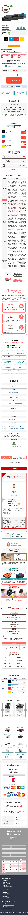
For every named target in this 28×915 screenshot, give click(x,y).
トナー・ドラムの (20, 371)
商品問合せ (19, 86)
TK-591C (3, 684)
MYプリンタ (5, 895)
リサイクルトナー (14, 680)
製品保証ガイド (14, 436)
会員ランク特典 (6, 883)
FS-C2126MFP (17, 107)
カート (24, 132)
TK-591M (3, 688)
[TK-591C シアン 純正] (7, 281)
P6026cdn (17, 111)
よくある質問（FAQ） (7, 886)
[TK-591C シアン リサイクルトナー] (7, 276)
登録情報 (5, 896)
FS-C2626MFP (7, 109)
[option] (7, 710)
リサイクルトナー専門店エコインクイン (19, 912)
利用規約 (5, 906)
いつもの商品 (6, 893)
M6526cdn (21, 109)
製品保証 (5, 885)
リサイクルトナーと (20, 357)
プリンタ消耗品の (8, 362)
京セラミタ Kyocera (5, 49)
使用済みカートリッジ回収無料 (14, 66)
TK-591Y (3, 691)
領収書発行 (5, 880)
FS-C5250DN (15, 109)
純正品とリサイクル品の (8, 366)
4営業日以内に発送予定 (14, 392)
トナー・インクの (8, 371)
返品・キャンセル (7, 882)
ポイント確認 (6, 897)
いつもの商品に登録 (14, 46)
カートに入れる (15, 80)
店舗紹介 (5, 903)
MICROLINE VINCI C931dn (18, 500)
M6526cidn (11, 111)
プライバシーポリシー (7, 908)
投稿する (15, 468)
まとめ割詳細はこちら (14, 169)
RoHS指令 (13, 446)
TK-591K (3, 681)
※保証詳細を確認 (14, 299)
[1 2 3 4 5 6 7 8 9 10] (15, 75)
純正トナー (13, 682)
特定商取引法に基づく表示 (8, 905)
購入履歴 (5, 892)
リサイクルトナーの (7, 353)
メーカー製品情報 (18, 403)
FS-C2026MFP (9, 107)
